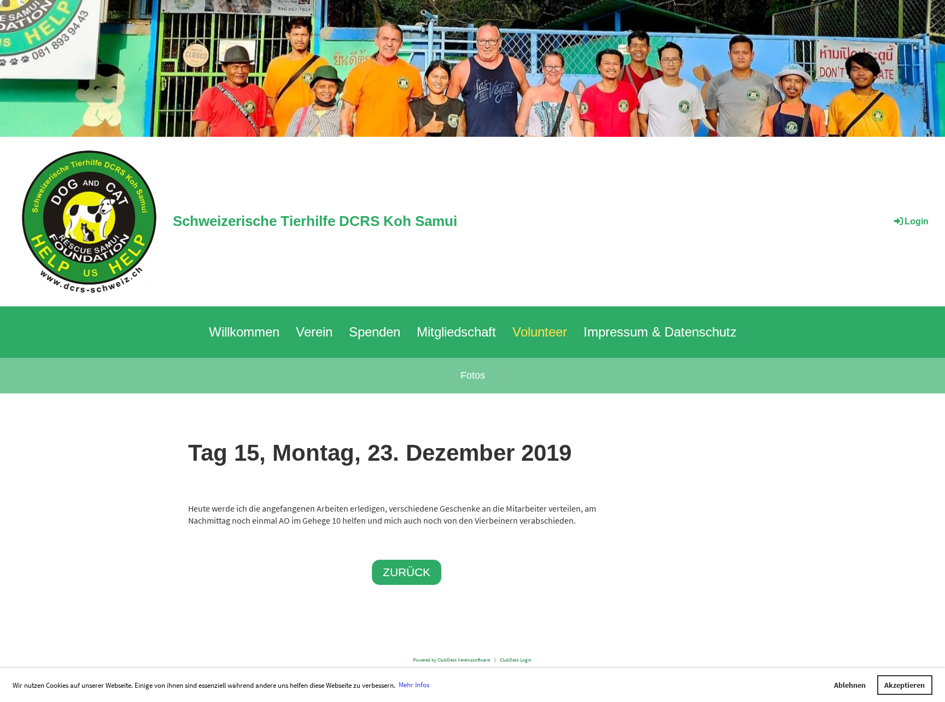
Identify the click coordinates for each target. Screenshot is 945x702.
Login (917, 221)
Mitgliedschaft (456, 331)
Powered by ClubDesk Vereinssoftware (451, 660)
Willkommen (244, 331)
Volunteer (539, 331)
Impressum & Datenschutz (660, 331)
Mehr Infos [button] (414, 684)
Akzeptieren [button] (904, 685)
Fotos (472, 375)
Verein (314, 331)
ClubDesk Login (516, 660)
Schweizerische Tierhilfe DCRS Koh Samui (315, 221)
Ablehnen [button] (850, 685)
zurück (406, 572)
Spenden (374, 331)
